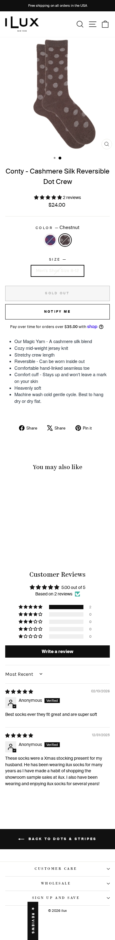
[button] (48, 197)
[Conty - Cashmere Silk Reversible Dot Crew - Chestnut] (28, 544)
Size (57, 259)
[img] (19, 691)
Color (57, 227)
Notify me (57, 312)
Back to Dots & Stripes (62, 839)
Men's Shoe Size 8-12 (57, 270)
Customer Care (56, 869)
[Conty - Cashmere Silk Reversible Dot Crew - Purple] (21, 544)
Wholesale (56, 883)
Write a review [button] (57, 651)
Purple (50, 240)
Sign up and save (56, 898)
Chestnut (65, 240)
